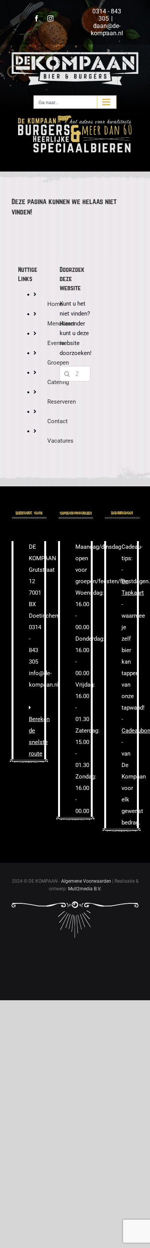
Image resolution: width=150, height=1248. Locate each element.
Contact (57, 421)
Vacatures (60, 440)
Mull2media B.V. (85, 888)
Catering (58, 382)
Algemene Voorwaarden (86, 881)
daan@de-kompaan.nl (107, 29)
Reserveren (61, 401)
